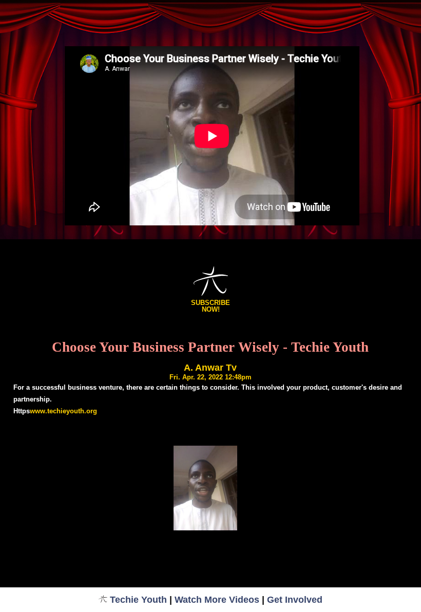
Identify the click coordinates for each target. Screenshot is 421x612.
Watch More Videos (217, 600)
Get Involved (294, 600)
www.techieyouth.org (63, 411)
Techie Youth (138, 600)
